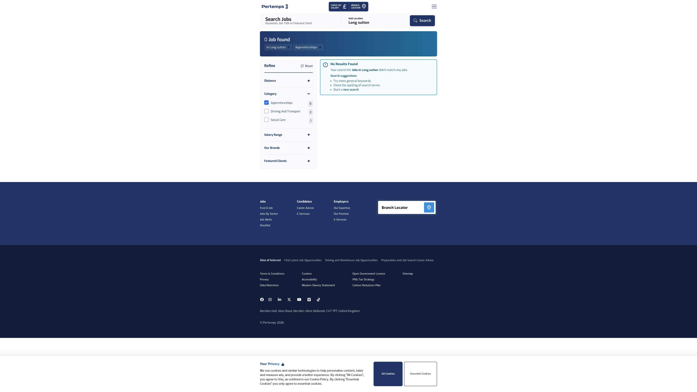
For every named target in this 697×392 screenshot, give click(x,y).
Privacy (264, 279)
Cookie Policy (319, 379)
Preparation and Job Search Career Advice (407, 260)
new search (351, 89)
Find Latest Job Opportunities (303, 260)
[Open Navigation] (434, 6)
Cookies (307, 273)
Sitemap (408, 273)
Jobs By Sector (269, 214)
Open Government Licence (368, 273)
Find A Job (266, 208)
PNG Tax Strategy (363, 279)
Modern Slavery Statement (318, 285)
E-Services (303, 214)
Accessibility (309, 279)
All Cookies (388, 373)
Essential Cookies (420, 373)
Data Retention (269, 285)
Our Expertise (342, 208)
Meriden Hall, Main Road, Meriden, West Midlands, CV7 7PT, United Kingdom (310, 311)
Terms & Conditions (272, 273)
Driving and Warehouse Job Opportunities (351, 260)
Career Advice (305, 208)
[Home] (275, 7)
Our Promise (341, 214)
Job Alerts (266, 219)
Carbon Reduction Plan (366, 285)
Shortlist (265, 225)
